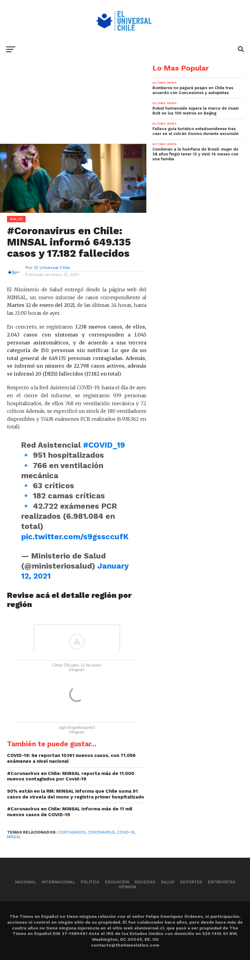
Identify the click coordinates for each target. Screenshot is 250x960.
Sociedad (144, 882)
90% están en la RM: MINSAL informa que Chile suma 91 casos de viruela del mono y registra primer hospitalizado (75, 794)
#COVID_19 (104, 444)
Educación (117, 882)
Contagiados (72, 832)
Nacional (25, 882)
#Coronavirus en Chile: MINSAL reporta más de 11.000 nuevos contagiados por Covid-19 (70, 776)
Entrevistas (221, 882)
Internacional (58, 882)
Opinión (127, 887)
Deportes (191, 882)
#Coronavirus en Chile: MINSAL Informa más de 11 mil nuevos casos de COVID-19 (69, 811)
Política (89, 882)
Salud (167, 882)
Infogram (76, 669)
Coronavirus (101, 832)
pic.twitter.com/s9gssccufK (75, 536)
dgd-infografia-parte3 (77, 727)
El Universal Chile (52, 267)
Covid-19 (125, 832)
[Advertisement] (73, 107)
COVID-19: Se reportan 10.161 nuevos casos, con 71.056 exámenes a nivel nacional (71, 758)
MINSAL (14, 837)
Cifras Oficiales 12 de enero (76, 665)
